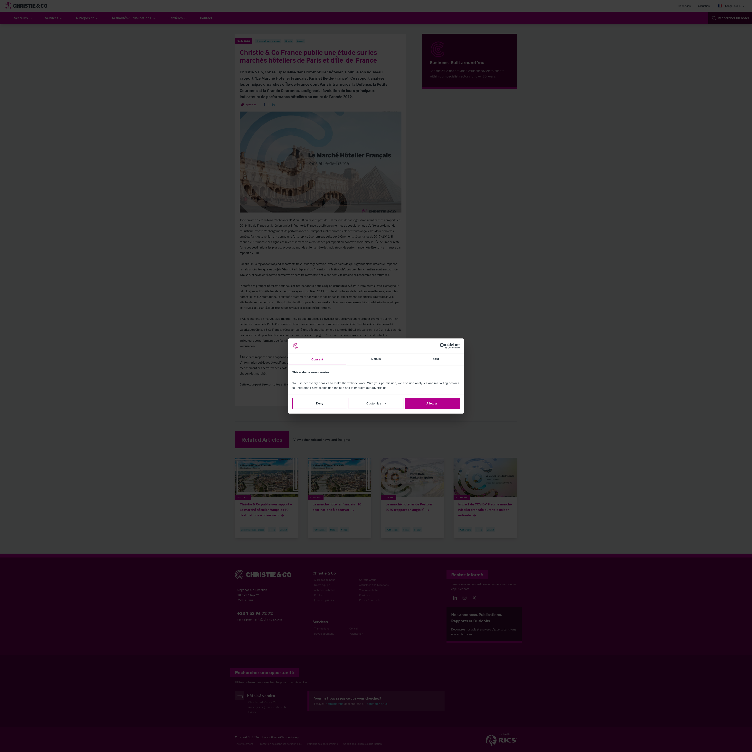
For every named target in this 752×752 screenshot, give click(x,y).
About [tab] (434, 358)
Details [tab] (376, 358)
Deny (319, 403)
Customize (373, 403)
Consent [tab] (317, 359)
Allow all (432, 403)
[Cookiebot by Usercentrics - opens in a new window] (443, 346)
